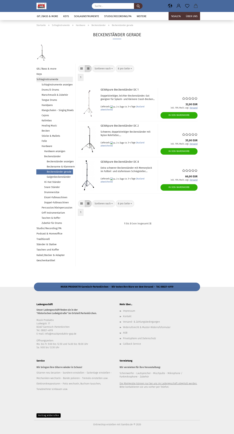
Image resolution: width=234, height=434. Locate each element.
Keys (66, 16)
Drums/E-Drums (50, 89)
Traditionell (43, 239)
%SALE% (176, 16)
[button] (170, 6)
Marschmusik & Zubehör (55, 94)
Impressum (129, 310)
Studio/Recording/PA (118, 16)
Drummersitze (51, 192)
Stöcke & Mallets (51, 135)
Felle (44, 141)
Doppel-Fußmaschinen (56, 202)
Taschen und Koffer (47, 249)
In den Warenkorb (178, 115)
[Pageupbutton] (224, 429)
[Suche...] (138, 6)
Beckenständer (52, 156)
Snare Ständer (52, 187)
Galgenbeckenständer (59, 176)
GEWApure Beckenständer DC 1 (120, 89)
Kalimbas (47, 120)
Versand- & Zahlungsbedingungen (141, 321)
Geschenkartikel (45, 260)
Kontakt (127, 316)
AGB (125, 332)
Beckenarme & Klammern (60, 166)
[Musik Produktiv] (42, 6)
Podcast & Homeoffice (49, 233)
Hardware (47, 146)
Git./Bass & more (47, 16)
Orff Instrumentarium (53, 212)
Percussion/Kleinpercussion (57, 207)
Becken (46, 130)
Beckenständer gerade (59, 171)
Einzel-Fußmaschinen (55, 197)
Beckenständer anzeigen (60, 161)
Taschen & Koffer (51, 217)
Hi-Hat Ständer (52, 182)
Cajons (45, 115)
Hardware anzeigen (54, 151)
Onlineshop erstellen (104, 424)
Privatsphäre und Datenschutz (139, 338)
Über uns (192, 16)
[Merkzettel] (187, 6)
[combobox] (103, 68)
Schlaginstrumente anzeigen (57, 84)
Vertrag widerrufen (48, 415)
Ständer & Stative (46, 244)
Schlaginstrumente (86, 16)
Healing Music (49, 125)
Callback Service (132, 343)
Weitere (141, 16)
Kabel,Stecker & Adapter (50, 255)
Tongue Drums (49, 100)
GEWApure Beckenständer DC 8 (120, 161)
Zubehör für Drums (52, 223)
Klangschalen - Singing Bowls (57, 110)
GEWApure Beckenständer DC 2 (120, 125)
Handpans (47, 105)
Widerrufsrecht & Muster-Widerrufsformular (146, 327)
